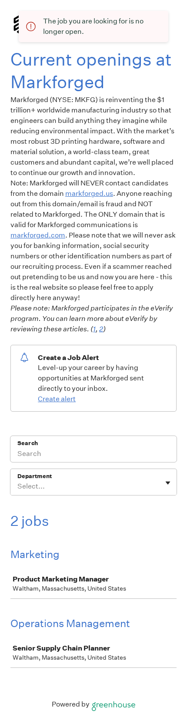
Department (34, 476)
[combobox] (18, 486)
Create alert (57, 399)
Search (27, 443)
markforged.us (89, 193)
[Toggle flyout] (168, 483)
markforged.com (37, 235)
